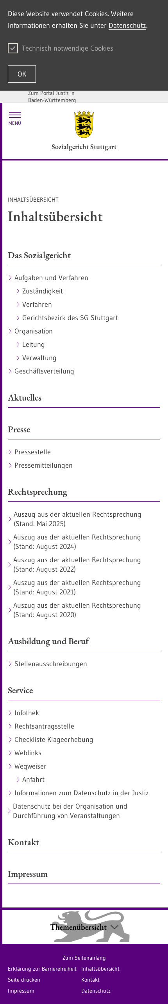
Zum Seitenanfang (84, 957)
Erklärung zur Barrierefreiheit (42, 968)
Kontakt (90, 979)
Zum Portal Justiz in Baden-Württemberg (52, 96)
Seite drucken (24, 979)
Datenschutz (127, 25)
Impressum (21, 990)
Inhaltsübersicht (100, 968)
